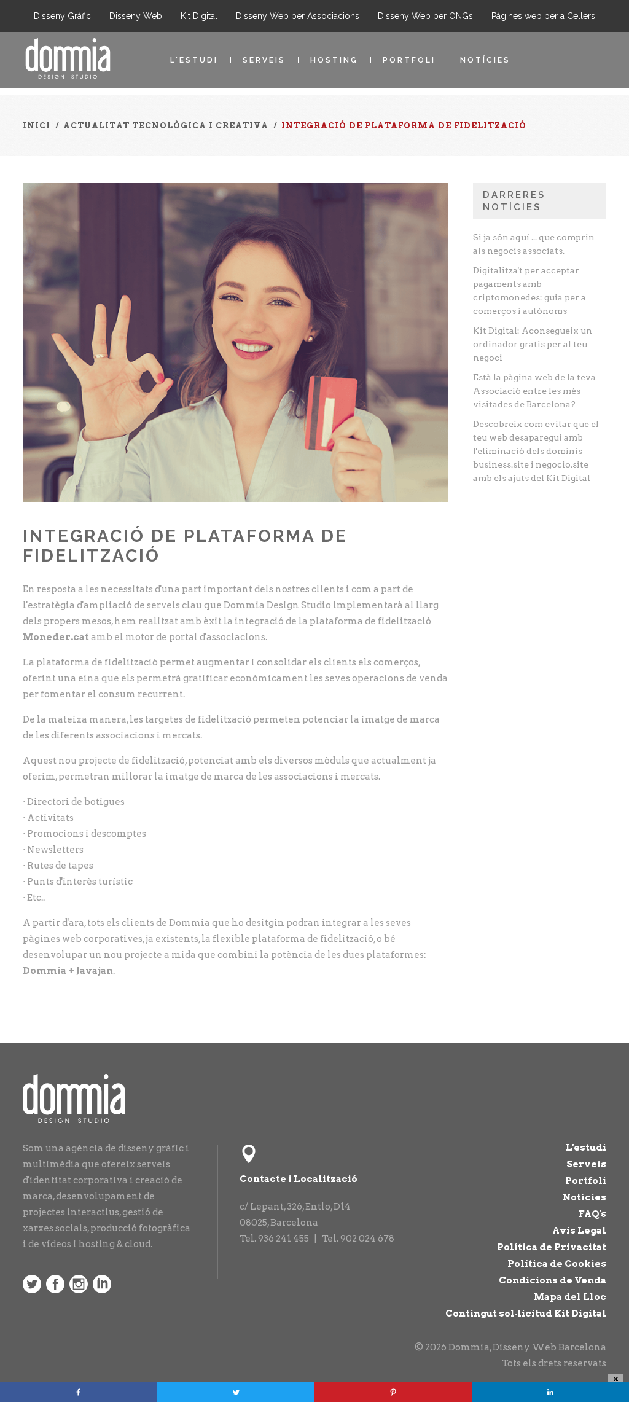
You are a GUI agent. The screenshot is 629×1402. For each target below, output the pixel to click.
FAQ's (592, 1214)
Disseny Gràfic (62, 16)
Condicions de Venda (552, 1280)
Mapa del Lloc (570, 1297)
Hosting (334, 60)
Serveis (264, 60)
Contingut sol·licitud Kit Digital (525, 1313)
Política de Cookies (556, 1264)
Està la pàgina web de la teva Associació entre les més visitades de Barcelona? (534, 390)
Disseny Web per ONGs (425, 16)
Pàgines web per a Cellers (543, 16)
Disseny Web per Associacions (297, 16)
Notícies (485, 60)
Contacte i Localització (298, 1179)
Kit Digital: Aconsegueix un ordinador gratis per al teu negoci (532, 344)
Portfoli (409, 60)
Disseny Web (135, 16)
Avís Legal (579, 1231)
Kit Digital (199, 16)
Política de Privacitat (551, 1247)
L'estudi (194, 60)
